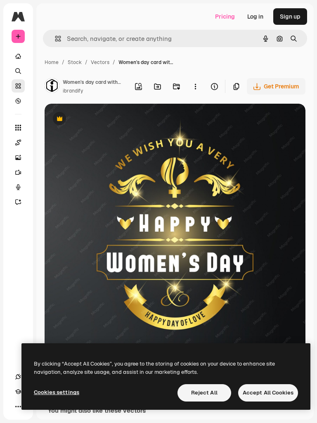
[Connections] (18, 376)
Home (52, 62)
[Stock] (18, 86)
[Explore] (18, 100)
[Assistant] (18, 202)
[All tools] (18, 127)
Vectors (100, 62)
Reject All (204, 392)
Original (97, 120)
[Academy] (18, 391)
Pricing (225, 16)
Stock (75, 62)
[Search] (18, 71)
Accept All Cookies (268, 392)
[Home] (18, 56)
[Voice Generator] (18, 187)
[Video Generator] (18, 172)
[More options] (195, 86)
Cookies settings (56, 392)
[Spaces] (18, 142)
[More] (18, 406)
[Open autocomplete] (54, 39)
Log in (255, 16)
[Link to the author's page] (52, 86)
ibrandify (73, 91)
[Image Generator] (18, 157)
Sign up (290, 16)
